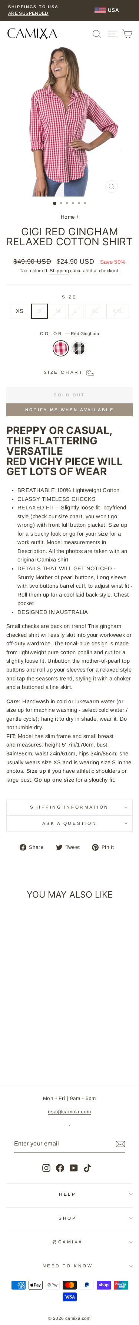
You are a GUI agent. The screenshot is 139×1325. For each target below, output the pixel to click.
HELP (67, 1194)
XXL (117, 311)
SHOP (67, 1218)
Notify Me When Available (69, 409)
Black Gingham (78, 348)
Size (69, 296)
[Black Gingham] (78, 352)
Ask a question (69, 823)
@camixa (67, 1241)
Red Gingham (60, 348)
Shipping (59, 270)
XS (20, 311)
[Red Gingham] (61, 352)
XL (95, 311)
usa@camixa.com (69, 1111)
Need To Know (68, 1265)
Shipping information (69, 807)
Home (68, 217)
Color (69, 333)
